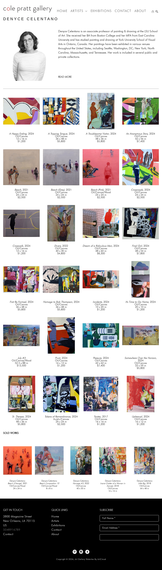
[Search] (157, 11)
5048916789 (11, 529)
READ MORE (65, 76)
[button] (79, 11)
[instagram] (81, 552)
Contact (8, 534)
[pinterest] (75, 552)
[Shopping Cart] (153, 11)
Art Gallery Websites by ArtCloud (90, 559)
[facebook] (87, 552)
